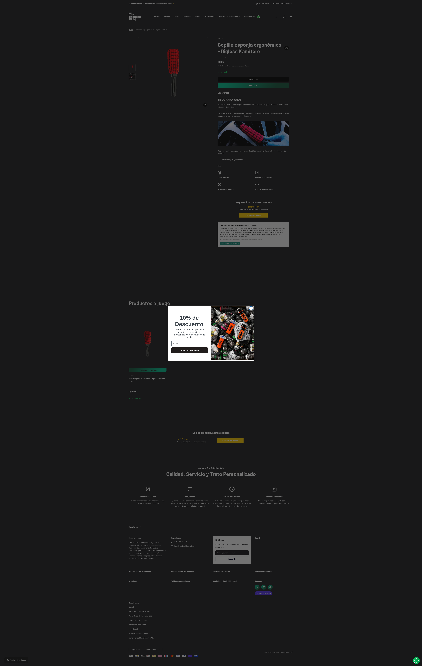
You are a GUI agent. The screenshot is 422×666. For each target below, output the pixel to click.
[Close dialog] (251, 308)
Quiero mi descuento (189, 350)
